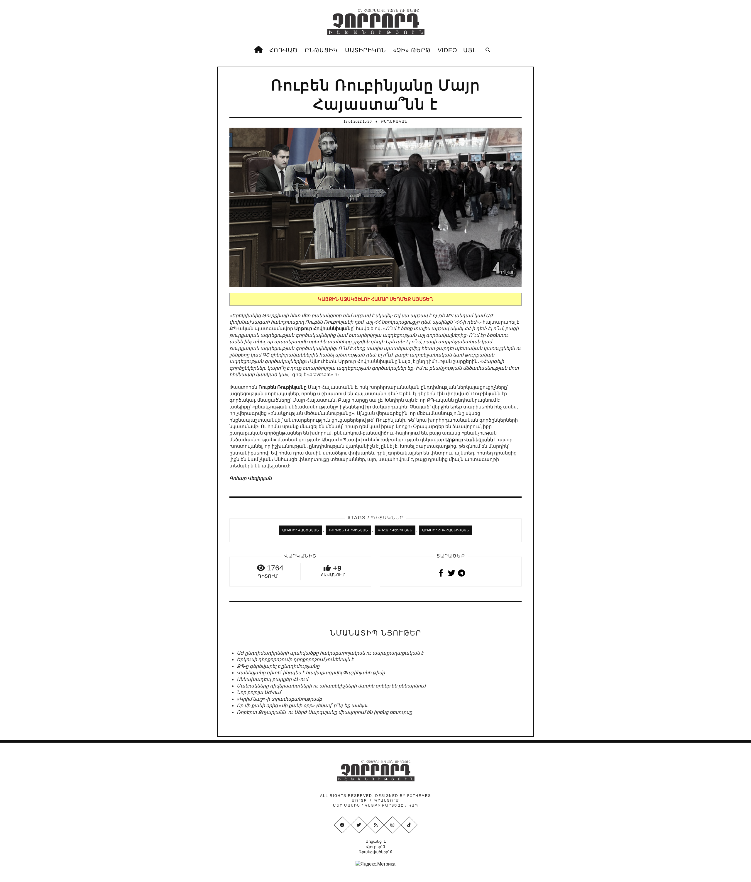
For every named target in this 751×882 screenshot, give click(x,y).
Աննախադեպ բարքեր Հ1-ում (272, 679)
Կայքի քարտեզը (384, 805)
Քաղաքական (394, 121)
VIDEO (447, 50)
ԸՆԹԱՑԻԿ (321, 50)
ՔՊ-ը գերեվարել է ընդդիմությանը (278, 666)
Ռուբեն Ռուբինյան (348, 530)
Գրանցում (386, 800)
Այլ (469, 50)
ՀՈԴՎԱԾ (283, 50)
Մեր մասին (347, 805)
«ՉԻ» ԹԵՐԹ (412, 50)
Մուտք (359, 800)
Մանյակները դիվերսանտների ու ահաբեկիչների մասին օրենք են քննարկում (331, 685)
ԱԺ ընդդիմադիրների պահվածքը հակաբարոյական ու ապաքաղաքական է (330, 652)
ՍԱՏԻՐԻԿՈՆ (365, 50)
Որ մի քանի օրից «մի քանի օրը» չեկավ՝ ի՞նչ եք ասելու (302, 705)
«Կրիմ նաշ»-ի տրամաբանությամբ (279, 699)
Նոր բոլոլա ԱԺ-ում (259, 692)
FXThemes (419, 796)
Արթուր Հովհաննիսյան (445, 530)
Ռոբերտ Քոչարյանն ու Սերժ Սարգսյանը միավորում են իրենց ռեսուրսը (324, 712)
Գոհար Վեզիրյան (395, 530)
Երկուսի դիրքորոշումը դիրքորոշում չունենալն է (295, 659)
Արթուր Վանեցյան (300, 530)
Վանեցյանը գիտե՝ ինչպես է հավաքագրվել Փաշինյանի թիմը (311, 672)
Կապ (412, 805)
